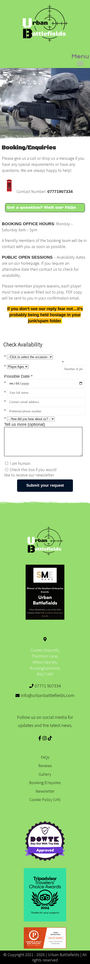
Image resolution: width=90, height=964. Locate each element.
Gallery (45, 774)
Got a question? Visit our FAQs (41, 207)
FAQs (45, 757)
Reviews (45, 765)
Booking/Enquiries (45, 782)
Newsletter (45, 791)
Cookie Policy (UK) (45, 799)
